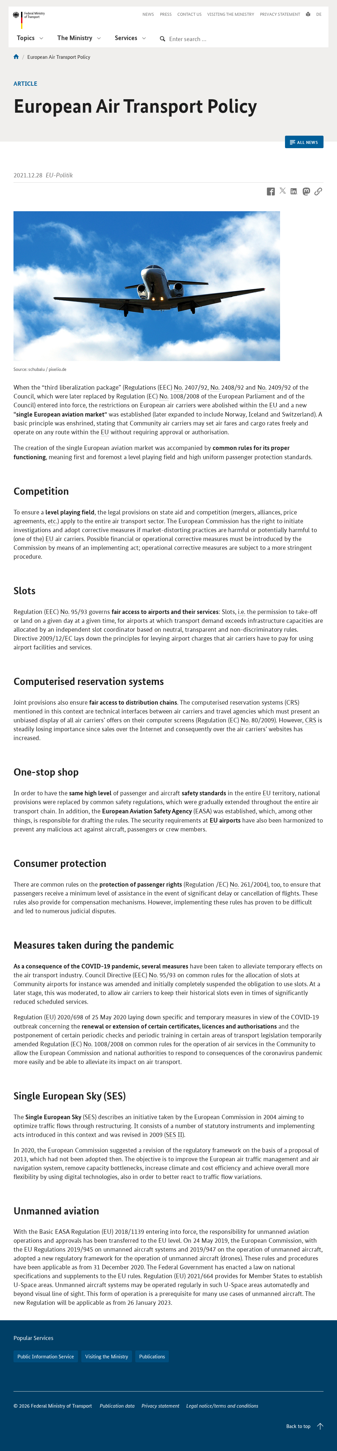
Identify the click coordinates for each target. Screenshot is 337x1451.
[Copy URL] (318, 196)
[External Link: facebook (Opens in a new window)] (271, 196)
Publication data (117, 1405)
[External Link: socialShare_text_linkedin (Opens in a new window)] (294, 196)
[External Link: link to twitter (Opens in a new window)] (282, 196)
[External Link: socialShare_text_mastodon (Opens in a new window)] (306, 196)
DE (319, 14)
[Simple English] (308, 14)
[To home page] (16, 56)
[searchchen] (162, 38)
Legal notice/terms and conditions (222, 1405)
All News (307, 142)
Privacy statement (160, 1405)
